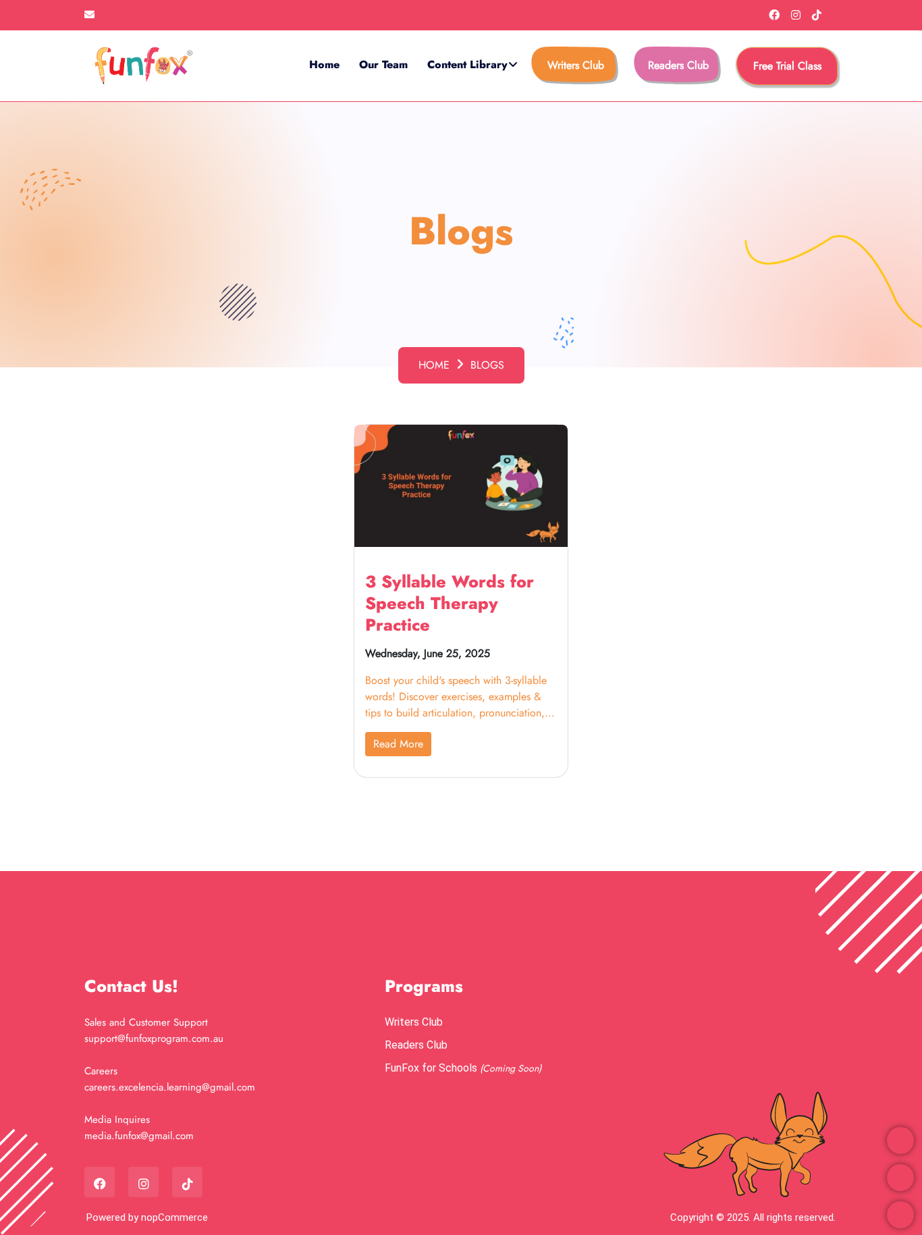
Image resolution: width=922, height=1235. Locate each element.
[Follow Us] (900, 1177)
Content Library (467, 64)
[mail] (89, 14)
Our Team (383, 64)
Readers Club (678, 65)
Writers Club (575, 65)
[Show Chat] (900, 1214)
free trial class (787, 66)
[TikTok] (816, 15)
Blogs (487, 365)
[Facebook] (776, 15)
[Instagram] (797, 15)
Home (324, 64)
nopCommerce (174, 1217)
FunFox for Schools (432, 1067)
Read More (398, 744)
